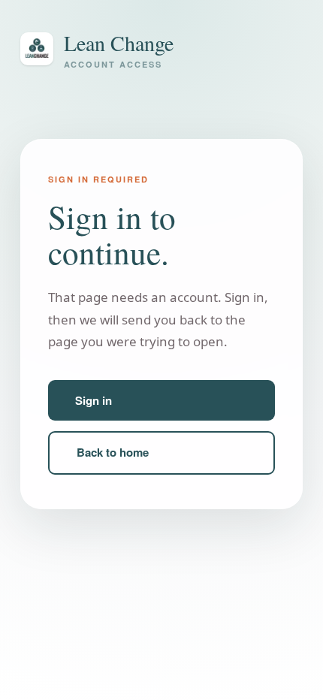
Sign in (93, 400)
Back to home (113, 452)
